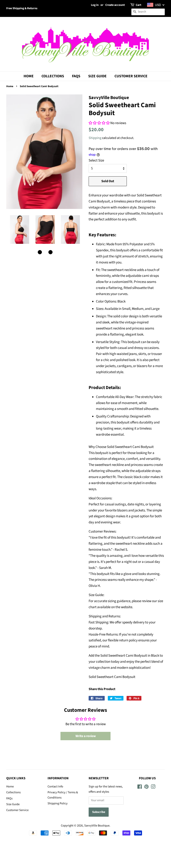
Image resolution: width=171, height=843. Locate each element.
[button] (40, 252)
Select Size (96, 160)
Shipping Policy (58, 803)
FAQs (76, 76)
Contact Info (55, 786)
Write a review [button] (85, 736)
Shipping (95, 138)
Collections (52, 76)
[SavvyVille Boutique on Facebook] (139, 787)
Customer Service (130, 76)
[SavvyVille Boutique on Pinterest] (146, 787)
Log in (95, 5)
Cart (138, 5)
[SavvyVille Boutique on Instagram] (153, 787)
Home (29, 76)
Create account (115, 5)
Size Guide (97, 76)
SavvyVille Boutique (96, 825)
